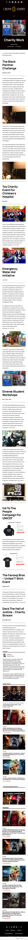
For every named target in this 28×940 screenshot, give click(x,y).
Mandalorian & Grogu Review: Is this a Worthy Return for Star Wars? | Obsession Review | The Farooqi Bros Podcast (13, 914)
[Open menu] (14, 16)
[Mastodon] (14, 927)
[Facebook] (15, 2)
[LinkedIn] (21, 2)
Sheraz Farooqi (14, 44)
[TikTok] (18, 2)
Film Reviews (17, 703)
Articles (4, 703)
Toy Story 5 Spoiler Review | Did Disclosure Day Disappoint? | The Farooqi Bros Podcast (14, 779)
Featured (11, 703)
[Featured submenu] (15, 930)
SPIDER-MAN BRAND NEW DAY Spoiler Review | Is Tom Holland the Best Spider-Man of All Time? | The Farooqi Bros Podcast (14, 730)
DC (7, 703)
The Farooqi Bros (7, 732)
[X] (6, 2)
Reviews (22, 703)
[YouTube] (12, 2)
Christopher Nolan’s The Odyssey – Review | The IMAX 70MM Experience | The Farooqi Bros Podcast (14, 755)
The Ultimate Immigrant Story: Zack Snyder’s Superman (12, 705)
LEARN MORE (15, 245)
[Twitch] (21, 927)
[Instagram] (9, 2)
